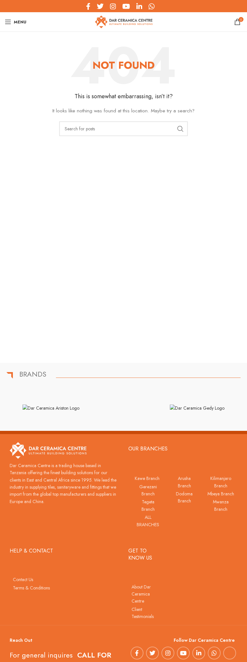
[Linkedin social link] (198, 653)
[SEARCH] (180, 128)
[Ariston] (50, 408)
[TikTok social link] (161, 6)
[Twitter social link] (152, 653)
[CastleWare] (123, 408)
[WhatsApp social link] (214, 653)
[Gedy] (196, 408)
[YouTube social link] (183, 653)
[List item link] (146, 478)
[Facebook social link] (137, 653)
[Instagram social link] (167, 653)
